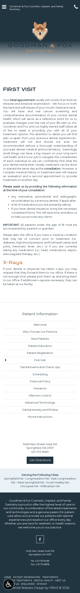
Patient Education (40, 345)
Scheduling (40, 374)
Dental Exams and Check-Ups (40, 367)
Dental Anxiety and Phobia (40, 409)
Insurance (40, 388)
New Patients (40, 338)
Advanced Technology (40, 402)
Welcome (40, 324)
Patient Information (40, 314)
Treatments (50, 577)
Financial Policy (40, 381)
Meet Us (60, 580)
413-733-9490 (42, 560)
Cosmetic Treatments (18, 580)
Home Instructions (40, 416)
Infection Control (40, 395)
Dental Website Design (27, 588)
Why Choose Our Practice (40, 331)
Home (7, 577)
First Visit (40, 360)
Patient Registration (40, 352)
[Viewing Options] (8, 584)
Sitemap (42, 583)
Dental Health (43, 580)
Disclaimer (28, 583)
